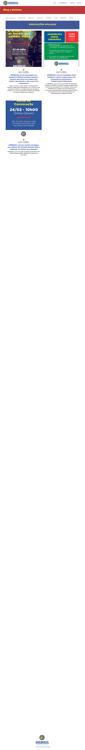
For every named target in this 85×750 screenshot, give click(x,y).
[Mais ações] (40, 70)
